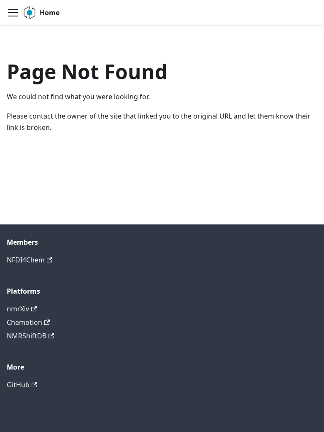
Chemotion (24, 322)
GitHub (18, 384)
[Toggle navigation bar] (13, 12)
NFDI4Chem (26, 260)
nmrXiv (18, 308)
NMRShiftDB (26, 335)
